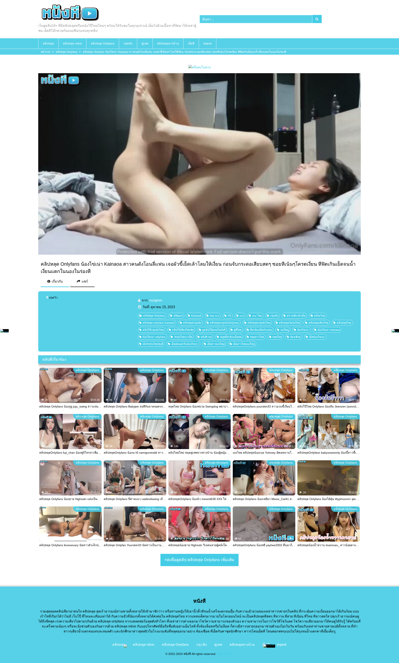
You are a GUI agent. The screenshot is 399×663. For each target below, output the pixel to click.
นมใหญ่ (284, 329)
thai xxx (214, 315)
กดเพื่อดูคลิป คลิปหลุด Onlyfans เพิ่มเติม (199, 560)
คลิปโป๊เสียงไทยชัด (183, 329)
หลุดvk (207, 43)
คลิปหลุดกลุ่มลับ (192, 322)
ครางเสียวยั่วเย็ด (296, 315)
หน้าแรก (45, 51)
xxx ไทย (257, 315)
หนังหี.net (206, 336)
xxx (242, 315)
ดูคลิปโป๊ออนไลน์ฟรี (213, 329)
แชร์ (84, 281)
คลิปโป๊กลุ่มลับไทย (153, 329)
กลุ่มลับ (128, 43)
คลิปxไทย (319, 315)
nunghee (155, 300)
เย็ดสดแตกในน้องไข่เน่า (185, 344)
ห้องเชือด (295, 336)
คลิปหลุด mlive (72, 43)
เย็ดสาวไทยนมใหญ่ (244, 344)
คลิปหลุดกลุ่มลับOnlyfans (224, 322)
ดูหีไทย (238, 329)
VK (229, 315)
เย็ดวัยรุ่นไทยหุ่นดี (153, 344)
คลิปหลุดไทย (344, 322)
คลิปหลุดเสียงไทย (318, 322)
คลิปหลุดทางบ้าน (168, 43)
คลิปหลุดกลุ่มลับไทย (259, 322)
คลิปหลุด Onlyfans (103, 43)
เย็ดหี (191, 43)
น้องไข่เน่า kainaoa (329, 329)
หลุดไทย (277, 336)
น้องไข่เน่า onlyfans (154, 336)
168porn (178, 315)
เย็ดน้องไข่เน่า (317, 336)
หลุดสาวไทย (257, 336)
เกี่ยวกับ (57, 281)
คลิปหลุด (48, 43)
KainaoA (196, 315)
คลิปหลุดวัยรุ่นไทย (289, 322)
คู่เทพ (145, 43)
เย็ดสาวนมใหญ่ (216, 344)
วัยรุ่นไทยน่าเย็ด (183, 336)
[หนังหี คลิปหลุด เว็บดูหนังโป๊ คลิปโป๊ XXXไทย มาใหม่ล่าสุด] (69, 13)
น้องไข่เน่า (303, 329)
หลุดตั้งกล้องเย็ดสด (231, 336)
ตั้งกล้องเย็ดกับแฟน (261, 329)
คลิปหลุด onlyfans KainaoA (159, 322)
